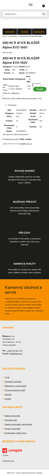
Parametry (12, 105)
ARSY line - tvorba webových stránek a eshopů (24, 473)
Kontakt (7, 398)
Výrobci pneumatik (12, 428)
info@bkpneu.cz (25, 143)
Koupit (40, 89)
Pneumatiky (9, 31)
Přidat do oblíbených (11, 93)
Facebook (4, 360)
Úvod (4, 36)
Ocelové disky (39, 31)
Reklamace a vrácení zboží (15, 385)
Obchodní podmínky (13, 381)
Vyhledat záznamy (43, 14)
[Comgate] (24, 450)
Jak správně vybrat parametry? (15, 134)
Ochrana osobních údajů (14, 390)
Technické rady (10, 420)
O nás (7, 377)
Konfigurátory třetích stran (15, 432)
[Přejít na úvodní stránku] (10, 5)
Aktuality (8, 394)
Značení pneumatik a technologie (18, 424)
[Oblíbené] (40, 4)
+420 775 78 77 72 (10, 143)
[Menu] (31, 5)
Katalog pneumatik (12, 415)
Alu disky (24, 31)
